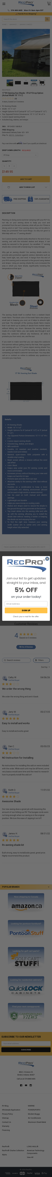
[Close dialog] (47, 559)
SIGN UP (26, 610)
